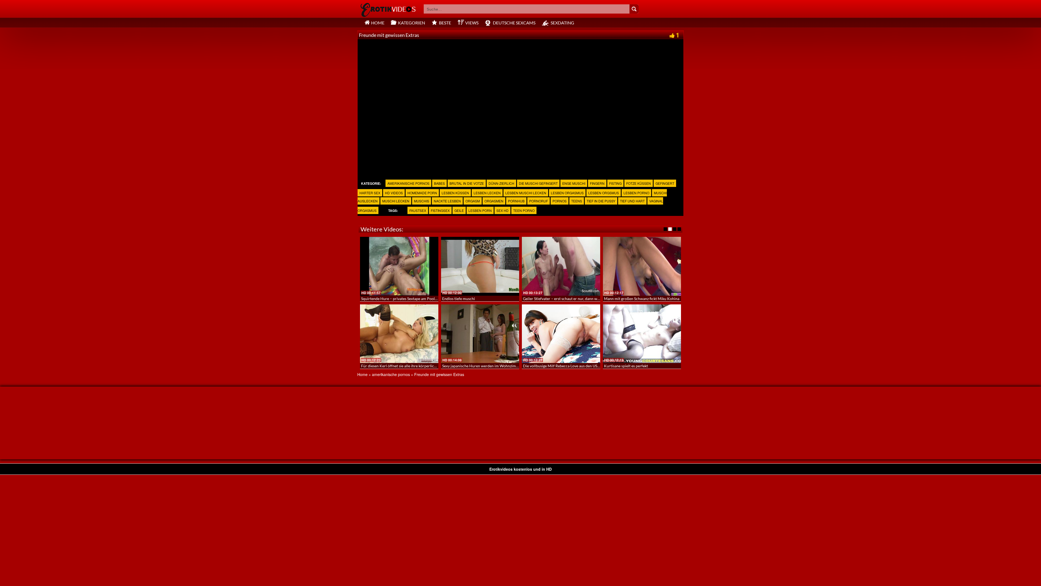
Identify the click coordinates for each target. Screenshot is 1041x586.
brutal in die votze (466, 183)
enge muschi (573, 183)
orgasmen (493, 201)
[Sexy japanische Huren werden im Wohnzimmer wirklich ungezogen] (480, 333)
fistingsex (440, 210)
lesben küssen (455, 192)
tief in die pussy (601, 201)
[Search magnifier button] (634, 9)
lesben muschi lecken (525, 192)
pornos (559, 201)
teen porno (524, 210)
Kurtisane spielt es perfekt (626, 366)
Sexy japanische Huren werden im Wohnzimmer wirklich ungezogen (499, 366)
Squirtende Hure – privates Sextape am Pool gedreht (405, 298)
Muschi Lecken (395, 201)
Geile (459, 210)
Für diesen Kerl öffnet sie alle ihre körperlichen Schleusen (409, 366)
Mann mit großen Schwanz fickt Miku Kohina (641, 298)
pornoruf (538, 201)
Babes (439, 183)
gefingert (665, 183)
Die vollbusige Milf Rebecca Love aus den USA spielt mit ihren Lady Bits (582, 366)
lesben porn (480, 210)
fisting (615, 183)
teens (576, 201)
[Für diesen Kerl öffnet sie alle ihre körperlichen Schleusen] (399, 333)
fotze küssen (638, 183)
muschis (421, 201)
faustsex (417, 210)
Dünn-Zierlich (501, 183)
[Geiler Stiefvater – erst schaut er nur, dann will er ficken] (561, 266)
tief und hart (632, 201)
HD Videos (394, 192)
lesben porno (636, 192)
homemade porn (422, 192)
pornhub (516, 201)
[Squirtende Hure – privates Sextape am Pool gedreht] (399, 266)
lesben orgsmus (603, 192)
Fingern (597, 183)
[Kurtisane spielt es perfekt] (642, 333)
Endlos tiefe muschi (458, 298)
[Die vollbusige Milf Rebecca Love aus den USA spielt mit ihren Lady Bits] (561, 333)
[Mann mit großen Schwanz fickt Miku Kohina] (642, 266)
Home (362, 374)
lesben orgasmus (567, 192)
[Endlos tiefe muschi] (480, 266)
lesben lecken (487, 192)
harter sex (369, 192)
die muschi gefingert (538, 183)
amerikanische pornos (408, 183)
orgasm (472, 201)
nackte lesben (447, 201)
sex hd (502, 210)
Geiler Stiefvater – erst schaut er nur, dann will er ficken (569, 298)
